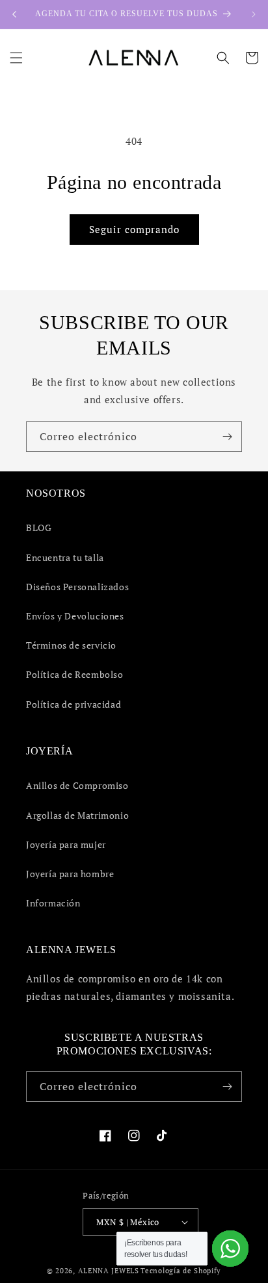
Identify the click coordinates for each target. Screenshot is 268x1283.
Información (53, 903)
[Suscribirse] (227, 436)
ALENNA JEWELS (108, 1270)
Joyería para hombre (70, 873)
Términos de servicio (71, 645)
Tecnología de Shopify (181, 1270)
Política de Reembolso (75, 674)
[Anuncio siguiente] (253, 14)
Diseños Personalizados (77, 586)
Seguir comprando (134, 229)
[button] (16, 58)
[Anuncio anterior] (14, 14)
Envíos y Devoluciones (75, 616)
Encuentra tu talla (65, 557)
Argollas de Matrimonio (77, 815)
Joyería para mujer (66, 844)
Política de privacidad (73, 704)
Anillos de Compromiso (77, 785)
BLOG (38, 527)
